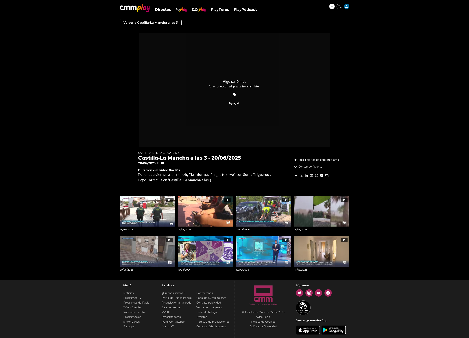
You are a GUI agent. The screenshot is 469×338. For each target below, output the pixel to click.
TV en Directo (132, 307)
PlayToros (220, 10)
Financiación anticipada (176, 302)
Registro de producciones (212, 321)
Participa (128, 326)
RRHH (166, 312)
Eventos (201, 317)
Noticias (128, 293)
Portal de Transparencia (177, 298)
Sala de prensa (171, 307)
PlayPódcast (245, 10)
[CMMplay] (135, 8)
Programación (132, 317)
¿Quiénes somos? (173, 293)
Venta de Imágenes (209, 307)
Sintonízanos (131, 321)
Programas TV (132, 298)
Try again (234, 103)
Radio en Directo (134, 312)
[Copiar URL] (234, 94)
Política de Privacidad (263, 326)
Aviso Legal (263, 317)
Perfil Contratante (173, 321)
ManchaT (167, 326)
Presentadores (171, 317)
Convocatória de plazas (211, 326)
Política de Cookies (263, 321)
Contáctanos (204, 293)
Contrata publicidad (208, 302)
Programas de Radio (136, 302)
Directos (163, 10)
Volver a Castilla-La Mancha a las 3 (150, 22)
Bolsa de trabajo (206, 312)
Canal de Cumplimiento (211, 298)
